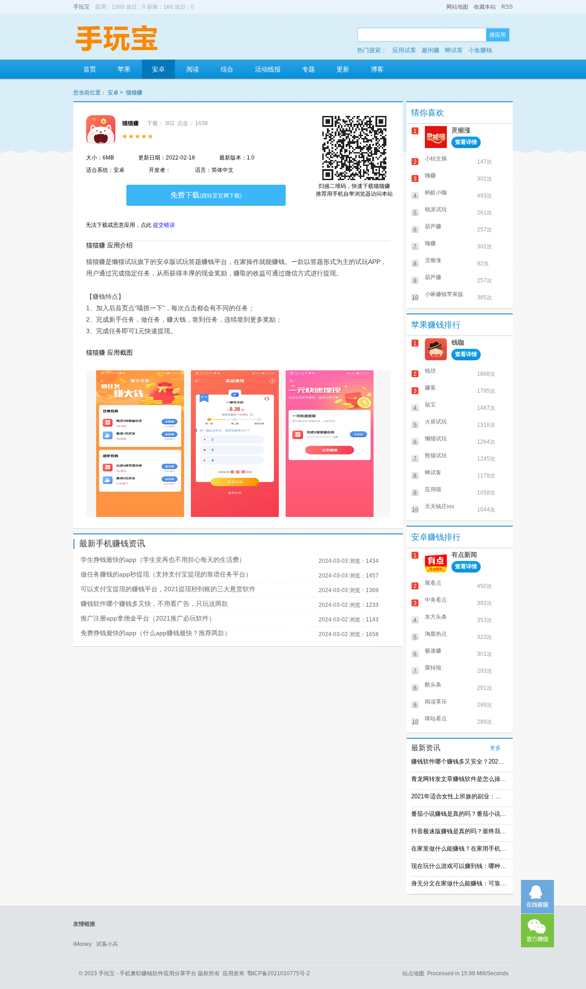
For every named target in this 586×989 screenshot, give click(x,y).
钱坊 (430, 371)
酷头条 (433, 684)
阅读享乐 (436, 701)
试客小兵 (107, 944)
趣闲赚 (431, 50)
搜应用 (497, 35)
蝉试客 (454, 50)
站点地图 (413, 973)
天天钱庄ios (439, 506)
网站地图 (457, 7)
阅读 (192, 69)
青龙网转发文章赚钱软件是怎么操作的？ (458, 778)
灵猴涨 (461, 130)
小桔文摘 (436, 158)
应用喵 (433, 489)
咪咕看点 (436, 718)
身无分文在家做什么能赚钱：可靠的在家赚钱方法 (458, 883)
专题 (308, 69)
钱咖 (457, 342)
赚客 (430, 388)
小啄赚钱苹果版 (444, 294)
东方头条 (436, 617)
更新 (342, 69)
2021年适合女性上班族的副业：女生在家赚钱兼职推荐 (458, 796)
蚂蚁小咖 (436, 192)
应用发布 (233, 973)
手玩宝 (81, 7)
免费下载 (206, 195)
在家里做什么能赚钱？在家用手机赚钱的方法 (458, 848)
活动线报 (268, 69)
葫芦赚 (433, 226)
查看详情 (466, 142)
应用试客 (404, 50)
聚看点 (433, 583)
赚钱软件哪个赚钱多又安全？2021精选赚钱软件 (458, 761)
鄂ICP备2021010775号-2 (278, 973)
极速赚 (433, 651)
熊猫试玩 (436, 455)
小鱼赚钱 (480, 50)
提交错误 (164, 225)
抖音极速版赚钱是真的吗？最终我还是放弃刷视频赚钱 (458, 831)
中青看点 (436, 600)
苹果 (124, 69)
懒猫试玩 (436, 438)
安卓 (158, 69)
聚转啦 (433, 668)
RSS (507, 7)
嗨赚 (430, 175)
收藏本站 (485, 7)
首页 (89, 69)
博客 (377, 69)
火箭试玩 (436, 421)
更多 (495, 748)
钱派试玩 (436, 209)
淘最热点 (436, 634)
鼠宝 (430, 404)
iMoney (82, 944)
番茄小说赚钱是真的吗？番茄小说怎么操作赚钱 (458, 813)
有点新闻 (464, 554)
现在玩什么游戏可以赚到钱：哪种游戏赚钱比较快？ (458, 866)
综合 (227, 69)
